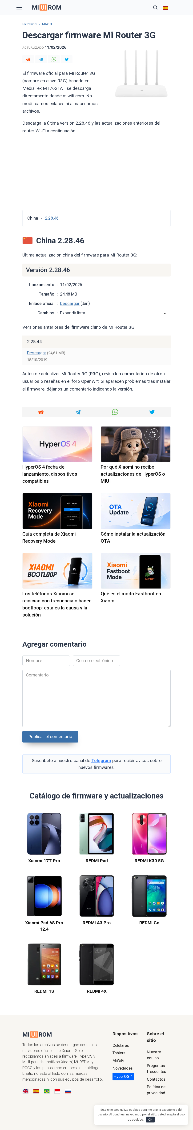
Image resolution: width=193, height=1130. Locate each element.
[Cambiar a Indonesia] (57, 1091)
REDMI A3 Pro (97, 922)
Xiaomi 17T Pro (44, 860)
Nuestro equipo (154, 1055)
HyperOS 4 (123, 1076)
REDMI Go (149, 922)
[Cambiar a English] (25, 1091)
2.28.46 (52, 218)
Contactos (156, 1079)
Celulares (121, 1045)
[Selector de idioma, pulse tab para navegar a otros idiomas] (166, 7)
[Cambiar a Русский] (68, 1091)
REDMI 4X (97, 991)
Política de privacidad (156, 1089)
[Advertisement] (96, 172)
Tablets (119, 1053)
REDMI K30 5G (149, 860)
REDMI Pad (97, 860)
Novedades (123, 1068)
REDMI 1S (44, 991)
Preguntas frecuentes (156, 1068)
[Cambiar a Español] (36, 1091)
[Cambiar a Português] (46, 1091)
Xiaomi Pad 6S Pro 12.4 (44, 926)
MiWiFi (118, 1060)
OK (150, 1119)
